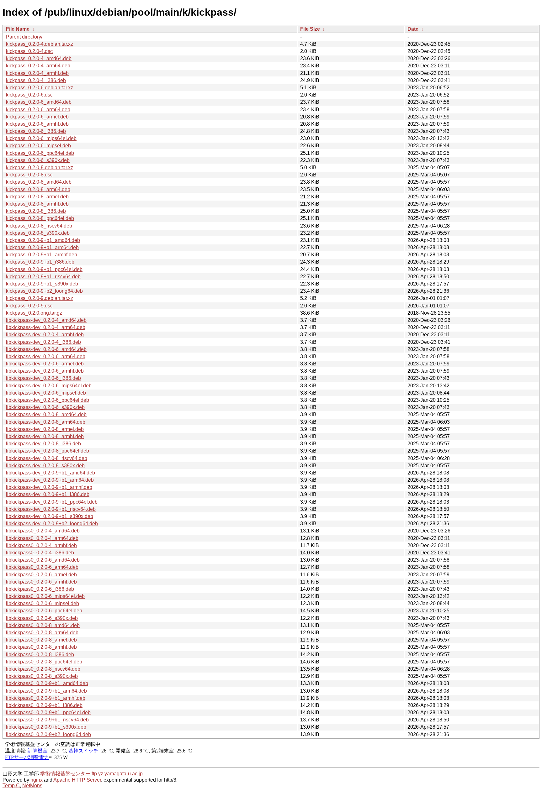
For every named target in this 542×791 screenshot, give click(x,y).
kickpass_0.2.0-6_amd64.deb (39, 102)
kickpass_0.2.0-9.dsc (29, 305)
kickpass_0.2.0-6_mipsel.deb (38, 145)
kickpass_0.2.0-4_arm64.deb (38, 65)
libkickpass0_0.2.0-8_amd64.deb (43, 625)
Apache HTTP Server (77, 780)
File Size (310, 29)
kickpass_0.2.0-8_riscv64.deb (39, 225)
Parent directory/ (24, 36)
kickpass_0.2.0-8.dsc (29, 174)
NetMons (32, 785)
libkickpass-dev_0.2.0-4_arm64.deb (45, 327)
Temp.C (11, 785)
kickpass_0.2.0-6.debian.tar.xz (39, 87)
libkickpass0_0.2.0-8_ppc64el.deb (44, 661)
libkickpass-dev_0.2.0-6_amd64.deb (46, 349)
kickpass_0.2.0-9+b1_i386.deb (40, 262)
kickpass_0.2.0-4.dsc (29, 51)
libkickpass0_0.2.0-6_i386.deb (40, 589)
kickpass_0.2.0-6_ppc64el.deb (40, 153)
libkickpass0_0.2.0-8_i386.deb (40, 654)
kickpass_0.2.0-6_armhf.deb (37, 124)
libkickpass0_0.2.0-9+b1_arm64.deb (46, 691)
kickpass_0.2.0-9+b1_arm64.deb (42, 247)
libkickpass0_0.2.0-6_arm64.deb (42, 567)
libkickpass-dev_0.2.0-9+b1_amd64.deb (50, 472)
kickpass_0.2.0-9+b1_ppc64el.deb (44, 269)
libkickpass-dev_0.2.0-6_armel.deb (45, 363)
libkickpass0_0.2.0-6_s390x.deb (42, 618)
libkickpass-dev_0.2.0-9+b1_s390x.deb (49, 516)
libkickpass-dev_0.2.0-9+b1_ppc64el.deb (52, 502)
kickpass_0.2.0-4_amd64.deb (39, 58)
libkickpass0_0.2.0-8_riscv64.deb (43, 669)
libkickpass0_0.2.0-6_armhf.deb (41, 581)
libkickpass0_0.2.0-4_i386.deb (40, 552)
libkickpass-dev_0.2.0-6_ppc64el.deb (47, 400)
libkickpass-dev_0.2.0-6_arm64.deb (45, 356)
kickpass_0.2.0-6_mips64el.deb (41, 138)
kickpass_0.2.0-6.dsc (29, 94)
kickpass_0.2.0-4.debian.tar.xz (39, 44)
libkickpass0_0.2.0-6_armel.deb (41, 574)
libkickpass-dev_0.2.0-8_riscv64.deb (46, 458)
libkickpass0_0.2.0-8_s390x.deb (42, 676)
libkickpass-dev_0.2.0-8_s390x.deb (45, 465)
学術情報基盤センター (65, 773)
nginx (36, 780)
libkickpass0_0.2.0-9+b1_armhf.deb (45, 698)
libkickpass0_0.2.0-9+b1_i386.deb (44, 705)
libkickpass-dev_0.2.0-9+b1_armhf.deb (49, 487)
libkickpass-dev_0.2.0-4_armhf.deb (45, 334)
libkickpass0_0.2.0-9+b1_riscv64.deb (47, 719)
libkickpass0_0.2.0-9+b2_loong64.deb (48, 734)
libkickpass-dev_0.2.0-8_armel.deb (45, 429)
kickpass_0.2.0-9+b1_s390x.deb (42, 283)
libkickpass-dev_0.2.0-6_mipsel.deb (46, 392)
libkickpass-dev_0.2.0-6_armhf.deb (45, 371)
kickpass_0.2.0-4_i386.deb (36, 80)
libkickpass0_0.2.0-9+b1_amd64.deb (47, 683)
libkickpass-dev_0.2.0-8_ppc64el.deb (47, 450)
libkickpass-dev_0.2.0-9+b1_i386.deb (47, 494)
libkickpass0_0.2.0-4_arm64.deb (42, 538)
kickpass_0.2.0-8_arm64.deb (38, 189)
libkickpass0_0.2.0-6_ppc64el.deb (44, 610)
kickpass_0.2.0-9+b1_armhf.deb (41, 254)
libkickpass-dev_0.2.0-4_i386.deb (43, 342)
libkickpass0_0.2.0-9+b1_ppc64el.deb (48, 712)
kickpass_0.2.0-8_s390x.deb (38, 233)
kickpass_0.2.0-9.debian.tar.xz (39, 298)
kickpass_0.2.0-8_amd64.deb (39, 182)
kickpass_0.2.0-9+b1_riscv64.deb (43, 276)
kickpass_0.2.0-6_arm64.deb (38, 109)
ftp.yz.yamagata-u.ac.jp (117, 773)
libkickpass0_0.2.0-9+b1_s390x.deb (46, 727)
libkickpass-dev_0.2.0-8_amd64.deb (46, 414)
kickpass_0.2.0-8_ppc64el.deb (40, 218)
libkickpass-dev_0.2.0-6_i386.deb (43, 378)
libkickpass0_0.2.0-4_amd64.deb (43, 530)
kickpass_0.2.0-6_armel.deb (37, 116)
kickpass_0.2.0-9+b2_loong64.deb (44, 291)
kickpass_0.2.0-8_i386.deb (36, 211)
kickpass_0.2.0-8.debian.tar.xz (39, 167)
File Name (17, 29)
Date (412, 29)
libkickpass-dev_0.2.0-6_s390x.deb (45, 407)
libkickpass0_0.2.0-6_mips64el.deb (45, 596)
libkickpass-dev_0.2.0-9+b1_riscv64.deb (51, 509)
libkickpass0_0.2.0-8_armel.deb (41, 639)
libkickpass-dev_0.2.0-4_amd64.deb (46, 320)
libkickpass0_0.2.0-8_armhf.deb (41, 647)
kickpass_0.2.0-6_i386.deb (36, 131)
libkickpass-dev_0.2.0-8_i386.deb (43, 443)
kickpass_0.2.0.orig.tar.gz (34, 313)
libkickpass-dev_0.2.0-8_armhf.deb (45, 436)
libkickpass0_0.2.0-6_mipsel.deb (42, 603)
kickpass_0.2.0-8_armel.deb (37, 196)
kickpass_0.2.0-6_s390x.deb (38, 160)
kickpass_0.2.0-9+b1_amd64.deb (43, 240)
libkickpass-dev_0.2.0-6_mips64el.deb (49, 385)
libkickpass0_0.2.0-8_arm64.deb (42, 632)
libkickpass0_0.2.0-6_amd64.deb (43, 560)
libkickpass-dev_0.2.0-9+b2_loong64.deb (52, 523)
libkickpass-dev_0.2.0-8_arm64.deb (45, 422)
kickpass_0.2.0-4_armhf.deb (37, 73)
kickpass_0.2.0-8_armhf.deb (37, 204)
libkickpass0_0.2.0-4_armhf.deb (41, 545)
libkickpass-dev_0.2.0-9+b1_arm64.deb (50, 480)
